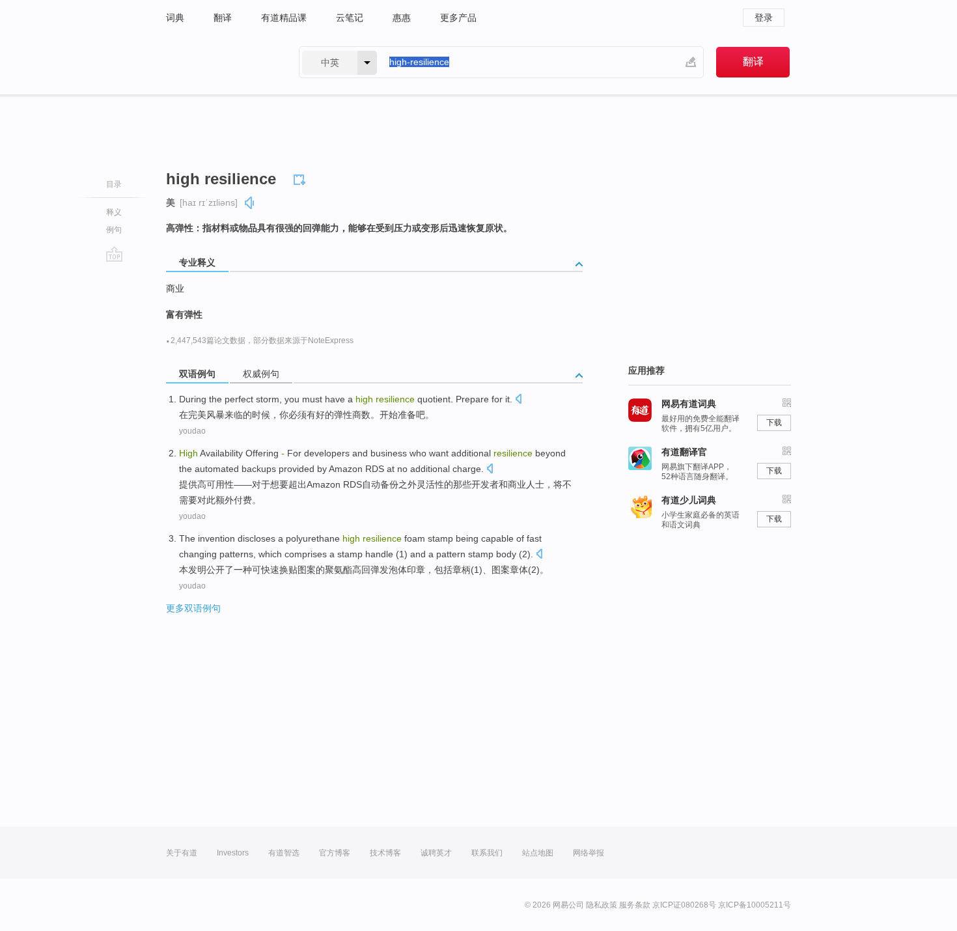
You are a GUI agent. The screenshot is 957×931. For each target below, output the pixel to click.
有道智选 (283, 852)
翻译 (223, 17)
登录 (764, 17)
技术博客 (385, 852)
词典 (175, 17)
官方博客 (334, 852)
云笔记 (349, 17)
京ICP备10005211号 (754, 905)
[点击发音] (518, 400)
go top (114, 254)
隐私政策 (601, 905)
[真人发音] (250, 203)
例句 (114, 229)
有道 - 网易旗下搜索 (219, 62)
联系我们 (487, 852)
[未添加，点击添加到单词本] (301, 177)
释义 (114, 212)
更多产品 (458, 17)
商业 (175, 288)
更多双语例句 (193, 608)
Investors (233, 852)
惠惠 (402, 17)
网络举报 (588, 852)
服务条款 (634, 905)
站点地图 (537, 852)
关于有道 (181, 852)
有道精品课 (284, 17)
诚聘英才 (436, 852)
